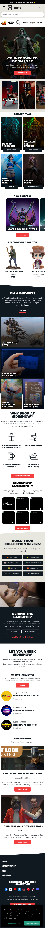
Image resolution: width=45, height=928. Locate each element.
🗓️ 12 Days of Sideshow (12, 563)
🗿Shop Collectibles (12, 573)
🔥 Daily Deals (12, 557)
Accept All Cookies (32, 923)
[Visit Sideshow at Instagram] (23, 889)
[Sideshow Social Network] (19, 889)
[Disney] (25, 22)
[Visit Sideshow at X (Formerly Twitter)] (10, 889)
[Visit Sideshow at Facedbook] (6, 889)
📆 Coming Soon (33, 573)
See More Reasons (22, 476)
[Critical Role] (18, 22)
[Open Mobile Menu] (4, 7)
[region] (22, 22)
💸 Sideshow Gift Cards (33, 563)
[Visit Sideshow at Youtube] (15, 889)
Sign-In (22, 685)
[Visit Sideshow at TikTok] (32, 889)
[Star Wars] (11, 22)
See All (23, 235)
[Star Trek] (39, 22)
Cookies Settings (14, 923)
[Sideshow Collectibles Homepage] (14, 7)
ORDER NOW (22, 73)
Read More (22, 789)
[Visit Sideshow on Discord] (37, 889)
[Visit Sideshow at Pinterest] (28, 889)
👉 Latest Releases (33, 557)
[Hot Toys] (4, 22)
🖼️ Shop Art (12, 568)
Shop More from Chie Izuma (22, 637)
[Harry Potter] (32, 22)
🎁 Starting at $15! (33, 568)
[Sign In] (39, 7)
